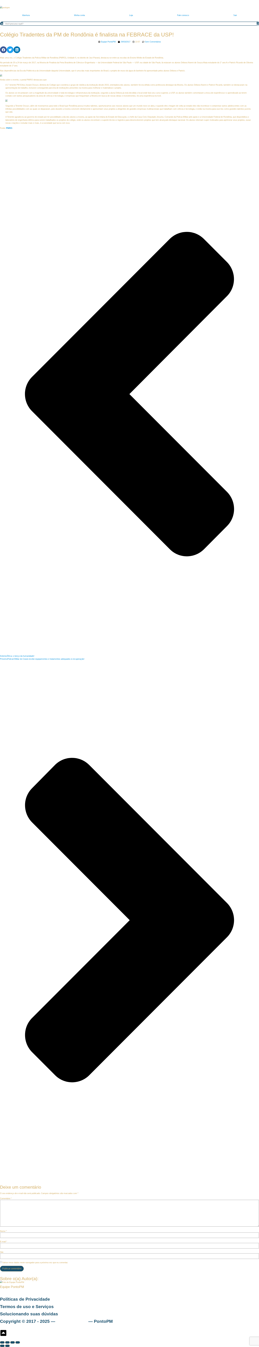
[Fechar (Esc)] (17, 1342)
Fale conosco (183, 15)
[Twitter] (10, 49)
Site (1, 1252)
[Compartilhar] (12, 1342)
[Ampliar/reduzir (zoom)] (2, 1342)
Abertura (26, 15)
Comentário (6, 1198)
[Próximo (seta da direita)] (7, 1346)
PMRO (9, 128)
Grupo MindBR (71, 1321)
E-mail (3, 1242)
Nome (3, 1231)
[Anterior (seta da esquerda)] (2, 1346)
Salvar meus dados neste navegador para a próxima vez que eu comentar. (35, 1262)
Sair (235, 15)
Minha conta (79, 15)
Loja (131, 15)
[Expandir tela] (7, 1342)
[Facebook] (3, 49)
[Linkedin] (16, 49)
